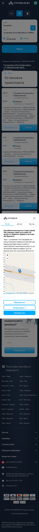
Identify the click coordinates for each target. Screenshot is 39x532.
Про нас (32, 224)
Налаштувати (18, 308)
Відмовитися (19, 302)
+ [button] (7, 255)
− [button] (7, 258)
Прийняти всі (19, 313)
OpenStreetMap (21, 293)
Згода (7, 224)
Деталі (19, 224)
